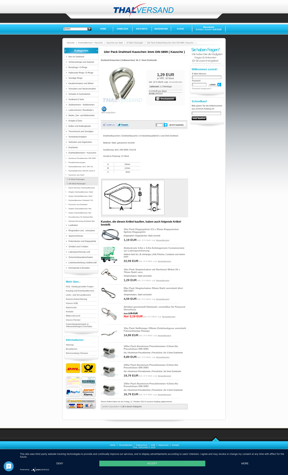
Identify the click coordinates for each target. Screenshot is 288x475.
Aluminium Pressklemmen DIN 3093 (82, 158)
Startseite (70, 43)
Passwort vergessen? (202, 88)
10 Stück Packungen (134, 43)
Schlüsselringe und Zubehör (81, 62)
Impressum (163, 445)
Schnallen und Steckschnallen (82, 89)
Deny (59, 463)
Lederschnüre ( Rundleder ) (81, 110)
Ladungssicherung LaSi (79, 252)
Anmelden (122, 29)
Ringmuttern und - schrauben (81, 230)
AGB (153, 445)
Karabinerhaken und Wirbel (81, 83)
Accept (152, 463)
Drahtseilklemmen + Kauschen (90, 43)
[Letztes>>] (116, 406)
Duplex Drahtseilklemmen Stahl (80, 196)
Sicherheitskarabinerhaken (80, 257)
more (244, 463)
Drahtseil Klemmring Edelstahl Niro (81, 221)
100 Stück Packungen (77, 184)
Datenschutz (141, 445)
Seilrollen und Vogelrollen (80, 142)
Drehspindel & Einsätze (79, 268)
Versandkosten (175, 82)
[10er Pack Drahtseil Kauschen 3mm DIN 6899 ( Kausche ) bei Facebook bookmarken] (109, 126)
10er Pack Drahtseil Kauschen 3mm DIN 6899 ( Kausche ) (170, 43)
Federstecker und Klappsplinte (82, 241)
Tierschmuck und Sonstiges (81, 131)
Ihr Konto (141, 29)
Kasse (180, 29)
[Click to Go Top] (216, 441)
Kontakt (175, 445)
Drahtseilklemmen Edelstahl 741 (80, 200)
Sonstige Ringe (75, 78)
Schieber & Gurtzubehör (79, 94)
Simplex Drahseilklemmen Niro (80, 209)
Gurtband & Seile (76, 99)
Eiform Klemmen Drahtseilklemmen (81, 188)
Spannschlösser (75, 236)
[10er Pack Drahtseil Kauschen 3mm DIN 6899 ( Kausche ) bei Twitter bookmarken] (123, 126)
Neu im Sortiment (76, 57)
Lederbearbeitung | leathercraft (82, 262)
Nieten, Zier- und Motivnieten (81, 115)
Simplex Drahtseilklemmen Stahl (80, 192)
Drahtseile (73, 147)
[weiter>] (106, 406)
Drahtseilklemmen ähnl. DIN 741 (80, 167)
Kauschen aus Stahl (114, 43)
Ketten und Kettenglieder (79, 126)
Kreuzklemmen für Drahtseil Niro (80, 217)
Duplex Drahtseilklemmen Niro (79, 213)
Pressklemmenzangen (77, 162)
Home (103, 29)
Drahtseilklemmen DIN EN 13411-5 (81, 171)
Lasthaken (73, 225)
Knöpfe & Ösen (75, 121)
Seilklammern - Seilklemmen (81, 105)
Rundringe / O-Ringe (77, 67)
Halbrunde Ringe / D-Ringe (80, 73)
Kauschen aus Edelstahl (77, 204)
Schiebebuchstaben (77, 137)
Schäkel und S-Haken (78, 246)
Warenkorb (161, 29)
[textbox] (75, 29)
